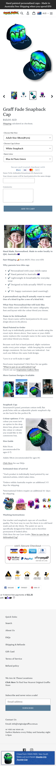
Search (8, 623)
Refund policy (12, 665)
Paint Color (8, 154)
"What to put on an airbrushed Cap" (19, 366)
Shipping (7, 123)
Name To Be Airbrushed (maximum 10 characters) (22, 173)
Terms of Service (13, 658)
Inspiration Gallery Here (27, 369)
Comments (7, 187)
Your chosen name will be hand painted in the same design (27, 176)
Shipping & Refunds (15, 644)
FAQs (7, 637)
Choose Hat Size (11, 132)
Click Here (8, 463)
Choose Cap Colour (12, 143)
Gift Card (9, 651)
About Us (10, 630)
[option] (14, 95)
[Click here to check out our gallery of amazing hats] (28, 396)
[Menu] (51, 13)
